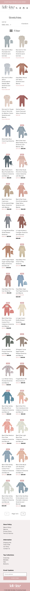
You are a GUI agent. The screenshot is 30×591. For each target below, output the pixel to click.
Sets (4, 562)
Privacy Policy (7, 531)
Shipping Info (7, 542)
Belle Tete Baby (12, 590)
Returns (5, 529)
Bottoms (6, 564)
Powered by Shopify (21, 590)
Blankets (5, 560)
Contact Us (6, 548)
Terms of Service (8, 533)
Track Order (6, 544)
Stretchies (6, 558)
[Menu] (27, 8)
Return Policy (7, 527)
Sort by (4, 22)
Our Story (6, 546)
